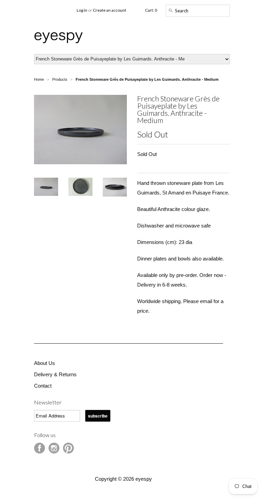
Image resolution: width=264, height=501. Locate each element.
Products (59, 79)
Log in (82, 10)
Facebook (39, 448)
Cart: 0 (151, 10)
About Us (44, 363)
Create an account (109, 10)
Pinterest (68, 448)
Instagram (53, 448)
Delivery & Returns (55, 374)
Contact (43, 386)
